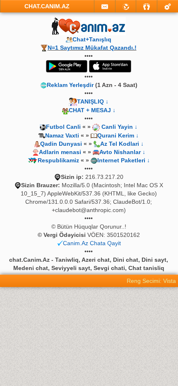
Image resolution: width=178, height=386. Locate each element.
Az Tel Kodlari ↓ (122, 143)
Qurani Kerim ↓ (118, 135)
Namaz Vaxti (63, 135)
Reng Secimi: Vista (151, 280)
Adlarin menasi (60, 152)
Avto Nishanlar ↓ (122, 152)
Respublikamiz (58, 160)
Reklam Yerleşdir (70, 85)
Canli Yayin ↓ (119, 126)
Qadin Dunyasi (61, 143)
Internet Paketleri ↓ (123, 160)
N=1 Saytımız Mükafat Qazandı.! (92, 47)
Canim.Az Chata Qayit (92, 243)
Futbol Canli (63, 126)
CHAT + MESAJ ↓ (92, 110)
